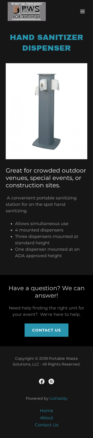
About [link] (46, 417)
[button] (82, 11)
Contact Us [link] (46, 425)
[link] (27, 11)
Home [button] (46, 410)
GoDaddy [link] (58, 398)
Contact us (46, 330)
